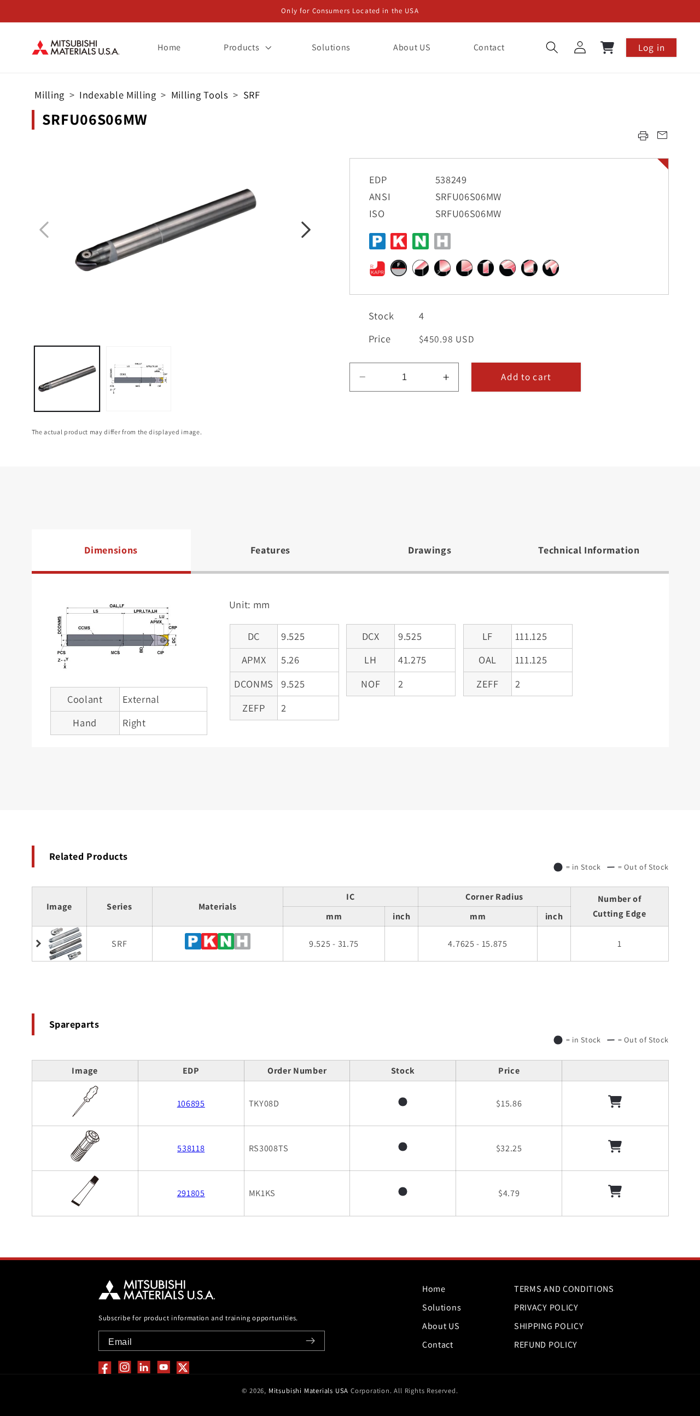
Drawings (430, 550)
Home (434, 1289)
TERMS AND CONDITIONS (564, 1289)
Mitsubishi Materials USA (308, 1390)
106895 (191, 1103)
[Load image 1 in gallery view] (67, 378)
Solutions (441, 1307)
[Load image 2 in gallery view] (138, 378)
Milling (49, 94)
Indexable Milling (117, 94)
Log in (651, 47)
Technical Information (589, 550)
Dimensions (111, 550)
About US (441, 1326)
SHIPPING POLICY (549, 1326)
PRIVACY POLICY (546, 1307)
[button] (246, 47)
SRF (251, 94)
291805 (191, 1193)
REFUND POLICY (546, 1344)
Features (270, 550)
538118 (191, 1148)
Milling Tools (200, 94)
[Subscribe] (310, 1341)
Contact (437, 1344)
